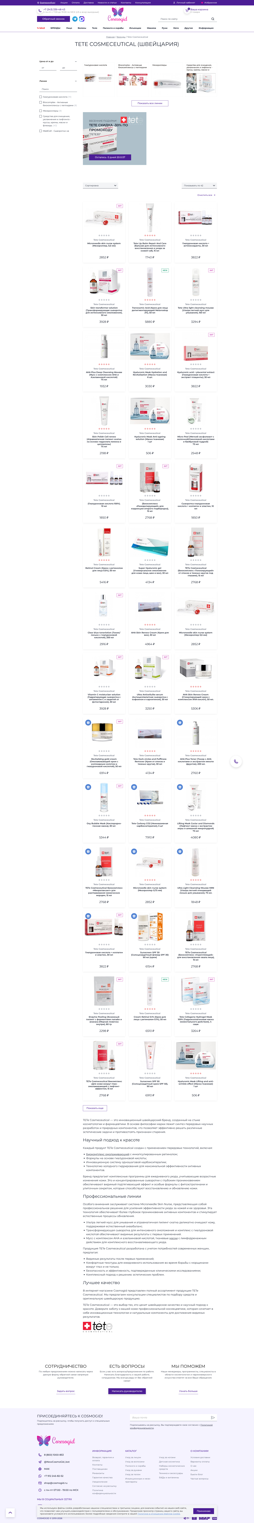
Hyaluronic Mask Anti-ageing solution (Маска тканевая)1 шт (150, 439)
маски (173, 1238)
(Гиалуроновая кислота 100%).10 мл (104, 504)
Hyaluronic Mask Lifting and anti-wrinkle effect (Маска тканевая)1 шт (196, 1084)
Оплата (76, 2)
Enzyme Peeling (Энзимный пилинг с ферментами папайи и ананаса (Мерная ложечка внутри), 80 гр (104, 1021)
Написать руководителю (127, 1391)
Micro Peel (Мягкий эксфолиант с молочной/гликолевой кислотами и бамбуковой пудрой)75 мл (195, 440)
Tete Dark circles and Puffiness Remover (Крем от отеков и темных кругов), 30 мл (149, 761)
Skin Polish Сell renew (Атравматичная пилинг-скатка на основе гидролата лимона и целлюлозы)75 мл (104, 441)
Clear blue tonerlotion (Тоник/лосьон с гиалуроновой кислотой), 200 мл (104, 635)
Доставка (89, 2)
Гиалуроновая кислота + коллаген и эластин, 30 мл (104, 953)
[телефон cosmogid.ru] (40, 11)
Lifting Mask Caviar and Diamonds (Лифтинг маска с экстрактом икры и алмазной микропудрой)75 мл (195, 827)
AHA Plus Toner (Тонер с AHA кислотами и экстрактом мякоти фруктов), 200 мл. (196, 761)
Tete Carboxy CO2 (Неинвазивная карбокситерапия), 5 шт (150, 824)
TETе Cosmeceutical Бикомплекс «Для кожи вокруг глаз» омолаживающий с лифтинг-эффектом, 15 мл (104, 1085)
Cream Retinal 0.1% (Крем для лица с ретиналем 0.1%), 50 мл (150, 1018)
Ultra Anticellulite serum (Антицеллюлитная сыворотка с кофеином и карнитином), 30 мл (150, 697)
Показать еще (94, 1108)
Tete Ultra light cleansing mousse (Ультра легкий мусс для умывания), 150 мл (196, 310)
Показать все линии (150, 103)
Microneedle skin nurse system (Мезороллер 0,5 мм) (195, 633)
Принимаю (203, 1511)
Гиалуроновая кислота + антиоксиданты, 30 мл (195, 244)
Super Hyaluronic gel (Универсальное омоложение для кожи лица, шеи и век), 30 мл (150, 570)
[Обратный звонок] (236, 761)
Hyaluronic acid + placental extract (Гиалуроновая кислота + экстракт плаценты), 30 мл (195, 374)
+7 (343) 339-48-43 (54, 9)
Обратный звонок (53, 18)
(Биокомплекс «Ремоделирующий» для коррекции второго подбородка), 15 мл (150, 507)
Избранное (210, 2)
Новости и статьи (107, 2)
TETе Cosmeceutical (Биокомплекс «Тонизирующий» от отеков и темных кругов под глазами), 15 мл (196, 572)
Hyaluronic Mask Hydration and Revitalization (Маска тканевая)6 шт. (150, 374)
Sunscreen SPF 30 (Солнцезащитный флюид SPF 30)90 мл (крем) (150, 955)
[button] (190, 28)
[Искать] (213, 19)
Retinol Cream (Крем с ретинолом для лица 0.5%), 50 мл (104, 569)
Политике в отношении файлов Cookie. (159, 1513)
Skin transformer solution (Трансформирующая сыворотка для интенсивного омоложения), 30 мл (104, 311)
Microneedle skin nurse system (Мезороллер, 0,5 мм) (104, 244)
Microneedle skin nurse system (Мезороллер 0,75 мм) (150, 889)
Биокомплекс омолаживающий (107, 1154)
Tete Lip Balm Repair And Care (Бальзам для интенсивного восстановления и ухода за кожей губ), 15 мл (149, 247)
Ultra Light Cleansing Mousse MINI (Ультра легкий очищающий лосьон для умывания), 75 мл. (195, 890)
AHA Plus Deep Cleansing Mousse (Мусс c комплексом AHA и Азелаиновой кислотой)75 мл (104, 376)
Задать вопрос (66, 1391)
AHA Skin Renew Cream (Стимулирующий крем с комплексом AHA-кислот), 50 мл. (196, 697)
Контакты (126, 2)
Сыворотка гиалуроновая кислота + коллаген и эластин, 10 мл (196, 506)
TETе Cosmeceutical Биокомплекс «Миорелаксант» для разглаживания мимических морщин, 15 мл (104, 892)
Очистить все (204, 195)
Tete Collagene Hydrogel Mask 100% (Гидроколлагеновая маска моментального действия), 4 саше (196, 1021)
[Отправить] (213, 1417)
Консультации (143, 2)
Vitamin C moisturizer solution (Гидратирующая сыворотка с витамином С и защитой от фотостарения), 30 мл (104, 698)
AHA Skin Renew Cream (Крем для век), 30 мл (150, 633)
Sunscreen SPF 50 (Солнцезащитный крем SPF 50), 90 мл (150, 1084)
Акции (64, 2)
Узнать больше (188, 1391)
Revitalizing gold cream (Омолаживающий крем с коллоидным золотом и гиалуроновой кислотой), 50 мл (104, 763)
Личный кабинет (186, 2)
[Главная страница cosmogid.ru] (117, 14)
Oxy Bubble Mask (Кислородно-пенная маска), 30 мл (104, 824)
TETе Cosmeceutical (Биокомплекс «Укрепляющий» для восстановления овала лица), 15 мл (195, 956)
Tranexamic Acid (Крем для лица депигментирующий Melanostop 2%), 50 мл (150, 310)
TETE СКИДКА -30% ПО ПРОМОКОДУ (108, 127)
